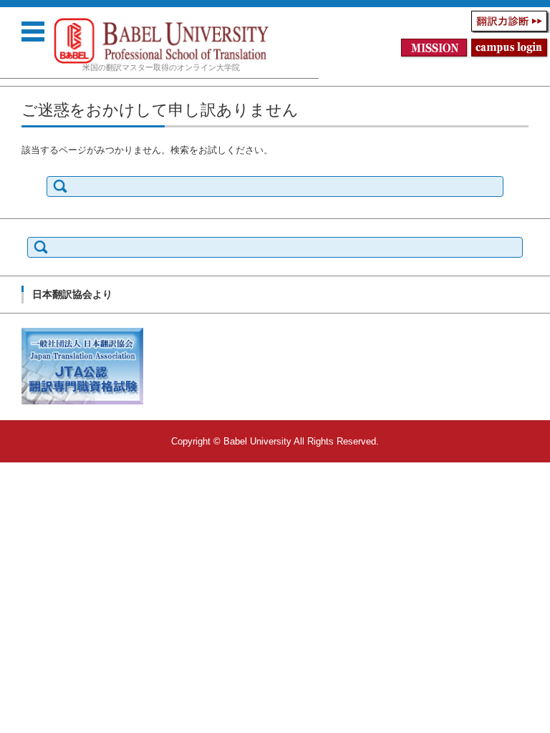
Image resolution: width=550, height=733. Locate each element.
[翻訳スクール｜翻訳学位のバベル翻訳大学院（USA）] (161, 41)
